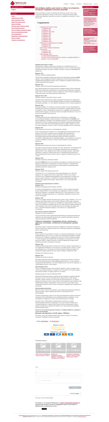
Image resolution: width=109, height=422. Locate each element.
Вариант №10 (46, 41)
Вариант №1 (46, 28)
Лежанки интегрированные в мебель (51, 43)
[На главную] (19, 3)
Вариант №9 (46, 39)
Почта (60, 372)
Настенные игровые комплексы (50, 47)
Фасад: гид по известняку (89, 47)
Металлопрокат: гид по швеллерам (89, 38)
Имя (36, 372)
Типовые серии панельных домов (20, 26)
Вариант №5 (46, 33)
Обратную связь (82, 416)
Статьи (96, 4)
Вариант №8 (46, 38)
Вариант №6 (46, 35)
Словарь (72, 4)
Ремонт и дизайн (15, 38)
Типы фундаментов (16, 34)
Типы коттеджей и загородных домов (21, 30)
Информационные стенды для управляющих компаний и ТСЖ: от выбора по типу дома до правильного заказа (90, 19)
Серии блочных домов (17, 18)
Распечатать (55, 321)
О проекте (79, 4)
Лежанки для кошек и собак (48, 27)
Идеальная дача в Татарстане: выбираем (89, 30)
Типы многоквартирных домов (19, 32)
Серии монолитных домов (18, 22)
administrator (44, 321)
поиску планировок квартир (69, 403)
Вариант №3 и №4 (47, 31)
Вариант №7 (46, 36)
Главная (66, 4)
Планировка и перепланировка (19, 36)
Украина (13, 9)
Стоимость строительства (18, 40)
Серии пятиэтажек (16, 24)
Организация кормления (49, 55)
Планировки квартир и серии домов (27, 415)
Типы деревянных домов (18, 28)
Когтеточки (43, 49)
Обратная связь (87, 4)
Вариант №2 (46, 30)
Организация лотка (46, 54)
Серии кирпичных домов (17, 20)
